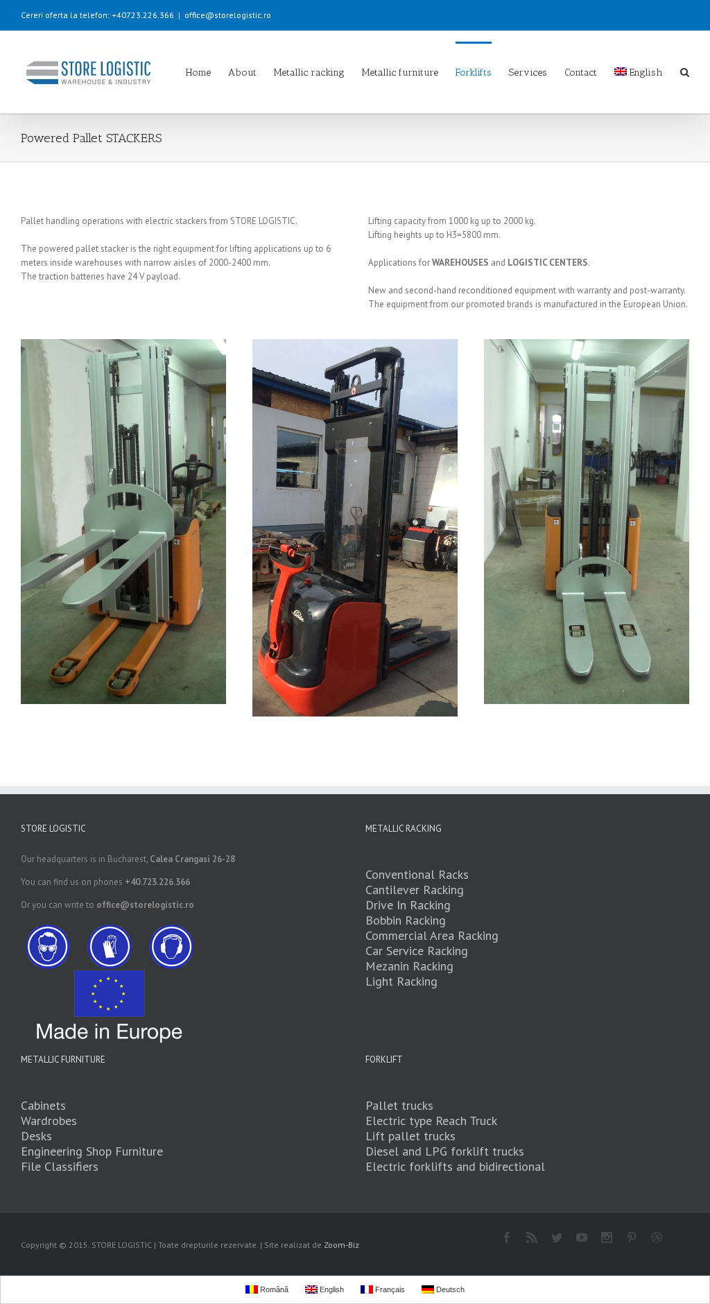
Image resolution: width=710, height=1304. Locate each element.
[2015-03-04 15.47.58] (355, 528)
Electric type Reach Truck (431, 1121)
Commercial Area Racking (432, 935)
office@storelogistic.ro (227, 15)
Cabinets (43, 1105)
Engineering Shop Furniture (92, 1151)
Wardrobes (49, 1121)
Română (273, 1289)
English (646, 72)
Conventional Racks (417, 874)
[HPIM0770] (586, 521)
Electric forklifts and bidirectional (455, 1166)
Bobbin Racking (405, 920)
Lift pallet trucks (410, 1136)
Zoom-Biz (341, 1244)
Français (389, 1289)
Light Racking (401, 981)
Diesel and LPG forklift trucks (444, 1151)
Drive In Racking (408, 905)
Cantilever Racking (414, 890)
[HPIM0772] (123, 521)
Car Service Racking (416, 951)
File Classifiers (59, 1166)
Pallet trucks (399, 1105)
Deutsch (449, 1289)
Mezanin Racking (409, 966)
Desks (36, 1136)
